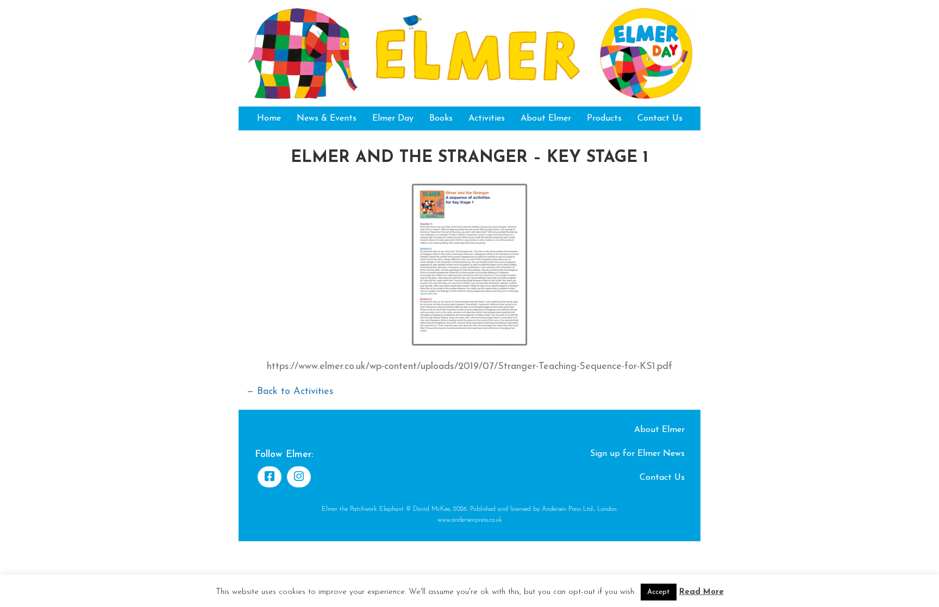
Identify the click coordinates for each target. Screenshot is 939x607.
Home (269, 118)
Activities (486, 118)
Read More (701, 592)
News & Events (326, 118)
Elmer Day (393, 118)
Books (441, 118)
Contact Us (660, 118)
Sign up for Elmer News (637, 453)
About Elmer (546, 118)
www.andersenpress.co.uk (469, 520)
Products (604, 118)
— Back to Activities (290, 392)
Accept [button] (658, 592)
